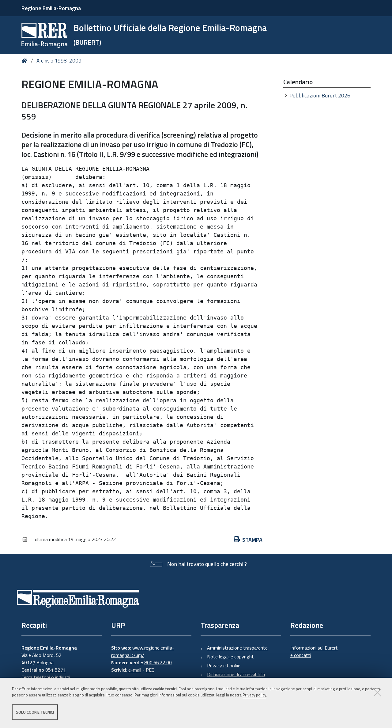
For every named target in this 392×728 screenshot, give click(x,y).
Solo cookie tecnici (35, 712)
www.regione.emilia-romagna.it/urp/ (142, 651)
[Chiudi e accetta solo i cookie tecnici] (377, 692)
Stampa (252, 540)
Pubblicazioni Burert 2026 (319, 95)
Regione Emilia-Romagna (51, 8)
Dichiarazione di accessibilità (236, 674)
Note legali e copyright (230, 656)
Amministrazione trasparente (237, 647)
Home (25, 60)
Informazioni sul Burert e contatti (314, 651)
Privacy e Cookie (223, 665)
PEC (150, 669)
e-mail (134, 669)
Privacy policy (254, 695)
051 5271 (55, 669)
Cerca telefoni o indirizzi (45, 677)
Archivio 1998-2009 (58, 61)
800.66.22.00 (158, 662)
